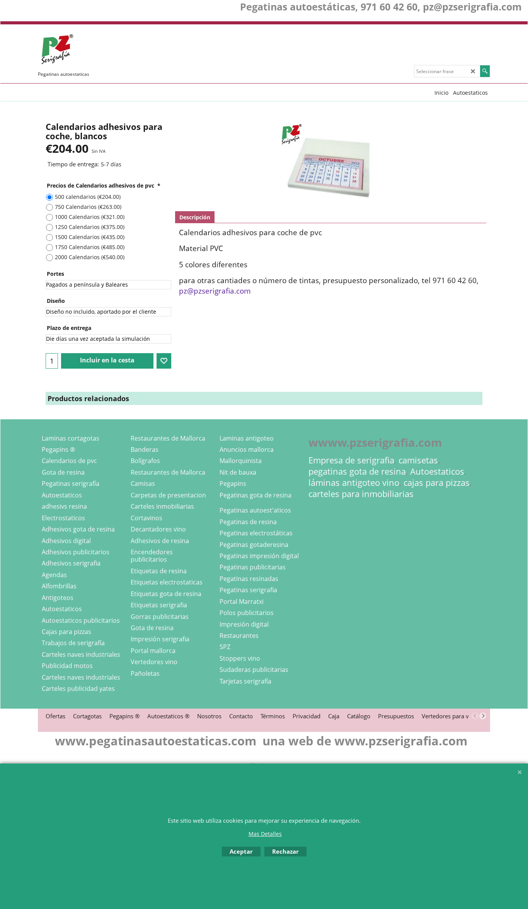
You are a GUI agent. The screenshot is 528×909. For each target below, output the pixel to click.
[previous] (475, 716)
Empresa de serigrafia (351, 460)
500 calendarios (88, 196)
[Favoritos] (164, 361)
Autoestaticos (437, 471)
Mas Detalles (265, 833)
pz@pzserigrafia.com (215, 290)
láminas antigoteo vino (353, 482)
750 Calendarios (88, 206)
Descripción (194, 217)
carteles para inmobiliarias (361, 493)
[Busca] (485, 71)
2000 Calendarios (89, 257)
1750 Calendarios (89, 247)
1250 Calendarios (89, 227)
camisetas (418, 460)
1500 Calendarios (89, 237)
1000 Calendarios (89, 216)
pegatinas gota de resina (357, 471)
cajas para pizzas (437, 482)
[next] (482, 716)
